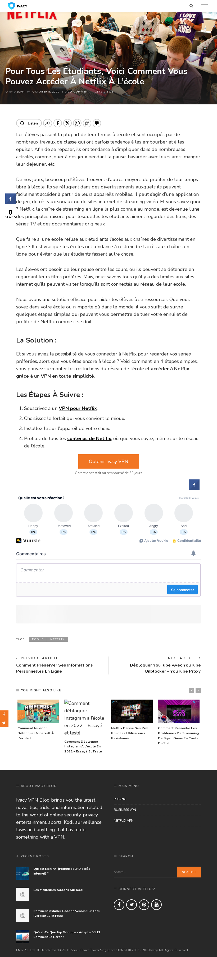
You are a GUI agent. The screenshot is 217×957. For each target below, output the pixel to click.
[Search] (191, 6)
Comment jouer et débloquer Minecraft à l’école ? (35, 733)
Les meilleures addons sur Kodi (58, 890)
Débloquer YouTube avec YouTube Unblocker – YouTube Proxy (165, 668)
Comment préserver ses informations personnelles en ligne (54, 668)
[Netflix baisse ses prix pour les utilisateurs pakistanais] (132, 711)
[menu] (204, 6)
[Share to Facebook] (194, 488)
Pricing (120, 799)
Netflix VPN (123, 821)
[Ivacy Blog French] (17, 5)
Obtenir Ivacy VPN (108, 461)
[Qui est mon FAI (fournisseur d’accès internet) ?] (22, 873)
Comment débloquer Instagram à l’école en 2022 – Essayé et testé (83, 746)
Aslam (19, 92)
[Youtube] (156, 904)
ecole (38, 639)
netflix (57, 639)
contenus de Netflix (89, 438)
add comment (77, 92)
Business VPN (125, 810)
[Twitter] (131, 904)
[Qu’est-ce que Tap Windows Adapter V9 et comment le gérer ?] (22, 936)
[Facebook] (119, 904)
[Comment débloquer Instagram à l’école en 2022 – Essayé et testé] (85, 718)
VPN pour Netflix (78, 408)
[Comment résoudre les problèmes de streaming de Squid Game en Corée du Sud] (179, 711)
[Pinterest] (144, 904)
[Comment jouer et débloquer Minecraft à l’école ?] (38, 711)
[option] (38, 720)
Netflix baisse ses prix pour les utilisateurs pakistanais (129, 733)
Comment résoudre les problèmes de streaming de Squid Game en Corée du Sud (178, 735)
